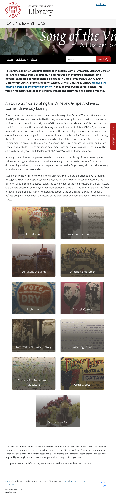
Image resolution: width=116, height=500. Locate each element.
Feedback (101, 4)
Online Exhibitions (26, 23)
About (34, 59)
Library (40, 10)
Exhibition (21, 59)
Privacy (66, 481)
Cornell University (13, 10)
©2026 (8, 481)
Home (10, 59)
